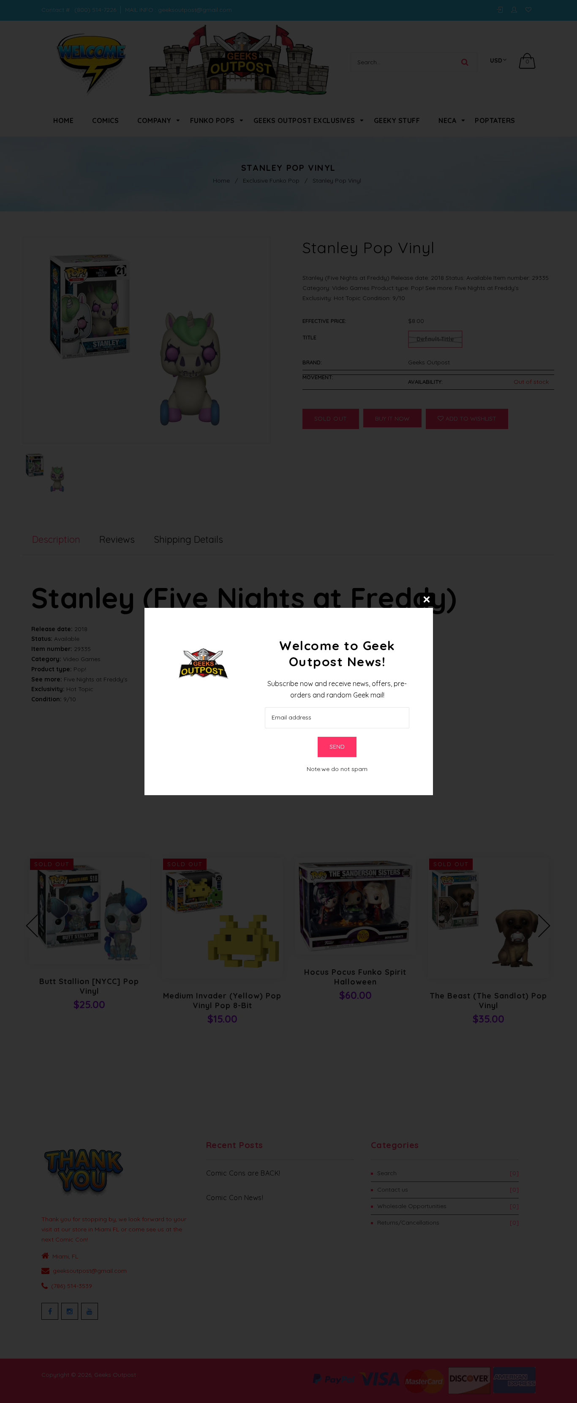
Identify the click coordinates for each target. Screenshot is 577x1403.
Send (337, 746)
